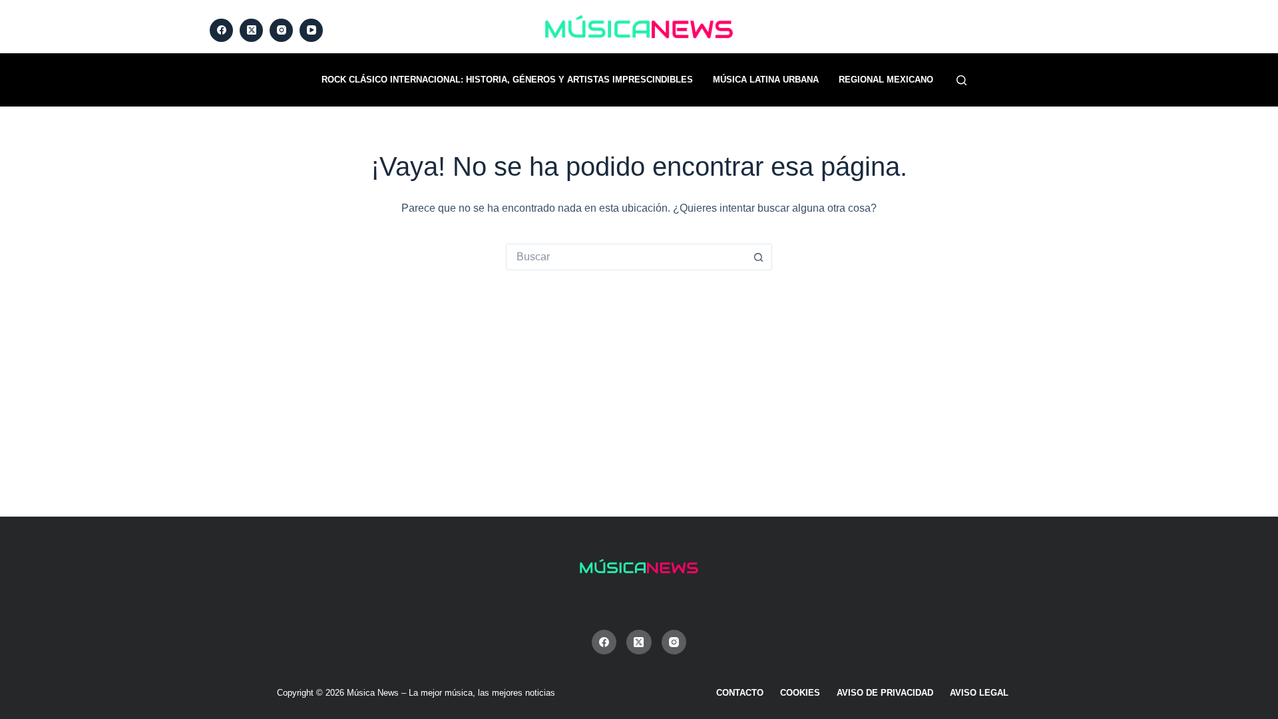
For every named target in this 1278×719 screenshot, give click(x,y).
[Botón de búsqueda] (759, 257)
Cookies (800, 693)
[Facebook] (221, 30)
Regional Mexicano (886, 80)
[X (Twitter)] (251, 30)
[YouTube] (311, 30)
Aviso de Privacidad (885, 693)
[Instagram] (281, 30)
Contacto (739, 693)
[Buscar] (961, 80)
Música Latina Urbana (766, 80)
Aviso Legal (979, 693)
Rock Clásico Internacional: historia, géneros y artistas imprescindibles (507, 80)
